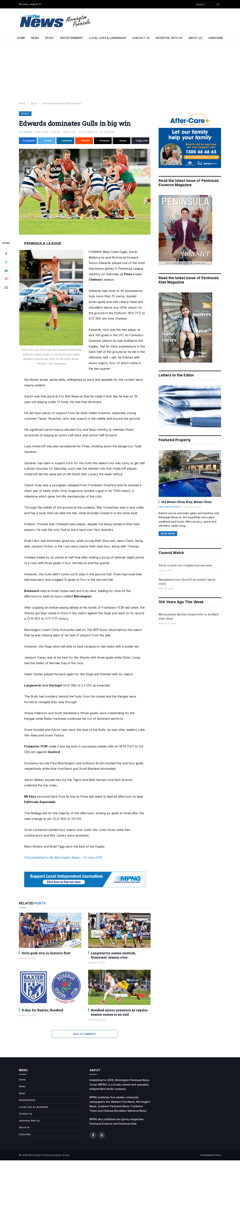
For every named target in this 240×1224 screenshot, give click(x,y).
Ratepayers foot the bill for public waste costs (187, 581)
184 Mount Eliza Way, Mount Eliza (186, 502)
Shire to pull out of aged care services (185, 565)
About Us (195, 37)
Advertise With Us (169, 37)
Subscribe (215, 37)
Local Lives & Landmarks (107, 37)
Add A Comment (84, 1033)
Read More (168, 533)
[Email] (6, 287)
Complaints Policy (210, 1154)
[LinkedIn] (6, 270)
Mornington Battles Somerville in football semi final (189, 616)
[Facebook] (6, 253)
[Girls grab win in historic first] (50, 930)
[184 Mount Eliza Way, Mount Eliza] (190, 473)
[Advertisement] (120, 72)
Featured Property (170, 507)
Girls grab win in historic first (46, 953)
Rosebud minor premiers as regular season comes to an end (119, 1012)
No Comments (89, 132)
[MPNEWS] (55, 21)
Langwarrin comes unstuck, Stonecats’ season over (113, 955)
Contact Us (141, 37)
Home (21, 37)
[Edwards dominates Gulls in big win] (85, 192)
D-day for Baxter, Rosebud (42, 1010)
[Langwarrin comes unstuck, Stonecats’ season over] (119, 930)
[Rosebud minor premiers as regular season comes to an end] (119, 987)
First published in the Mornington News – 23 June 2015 (63, 857)
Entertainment (71, 37)
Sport (49, 37)
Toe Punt (27, 132)
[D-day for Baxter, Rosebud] (50, 987)
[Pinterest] (6, 278)
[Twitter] (6, 262)
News (35, 37)
